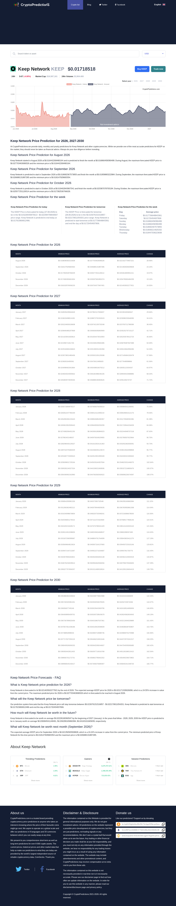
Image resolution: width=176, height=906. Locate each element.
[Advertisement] (88, 27)
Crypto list (75, 5)
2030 (160, 81)
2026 (136, 81)
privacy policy (96, 887)
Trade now (158, 69)
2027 (142, 81)
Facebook (120, 5)
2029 (154, 81)
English (158, 5)
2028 (148, 81)
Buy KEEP (142, 69)
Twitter (104, 5)
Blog (89, 5)
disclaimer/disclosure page (74, 887)
